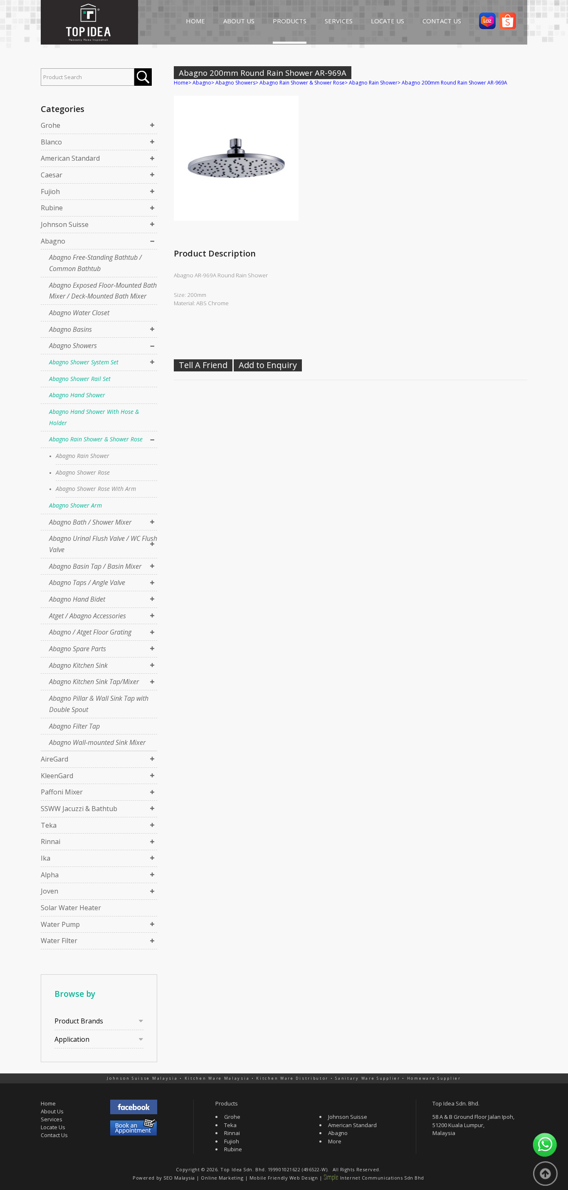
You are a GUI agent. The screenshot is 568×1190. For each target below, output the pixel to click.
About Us (52, 1111)
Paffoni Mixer (62, 792)
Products (226, 1103)
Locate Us (53, 1127)
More (334, 1141)
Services (51, 1119)
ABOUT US (238, 21)
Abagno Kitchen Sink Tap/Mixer (94, 681)
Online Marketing (222, 1178)
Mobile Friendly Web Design (283, 1178)
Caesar (51, 174)
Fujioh (50, 191)
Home (181, 82)
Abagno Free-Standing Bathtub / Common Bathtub (95, 263)
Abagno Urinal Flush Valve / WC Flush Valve (103, 544)
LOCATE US (387, 21)
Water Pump (60, 924)
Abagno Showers (73, 345)
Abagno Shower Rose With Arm (96, 489)
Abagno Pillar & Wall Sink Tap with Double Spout (98, 704)
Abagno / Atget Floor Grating (90, 632)
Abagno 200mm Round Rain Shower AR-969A (454, 82)
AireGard (54, 759)
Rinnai (50, 841)
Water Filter (59, 940)
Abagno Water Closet (79, 312)
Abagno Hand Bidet (77, 599)
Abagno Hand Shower (77, 395)
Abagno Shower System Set (84, 362)
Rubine (52, 207)
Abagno (53, 241)
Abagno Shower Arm (75, 505)
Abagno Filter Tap (74, 726)
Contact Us (54, 1135)
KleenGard (57, 775)
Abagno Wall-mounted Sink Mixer (97, 742)
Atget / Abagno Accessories (87, 615)
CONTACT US (441, 21)
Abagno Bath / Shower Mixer (90, 522)
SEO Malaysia (179, 1178)
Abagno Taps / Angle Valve (87, 582)
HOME (195, 21)
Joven (49, 891)
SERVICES (339, 21)
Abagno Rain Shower (82, 456)
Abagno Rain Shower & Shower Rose (96, 439)
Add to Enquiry (268, 365)
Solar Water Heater (71, 907)
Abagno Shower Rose (83, 472)
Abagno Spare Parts (77, 648)
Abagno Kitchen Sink (78, 665)
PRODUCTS (289, 21)
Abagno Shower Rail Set (80, 379)
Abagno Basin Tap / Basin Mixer (95, 566)
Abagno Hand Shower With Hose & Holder (94, 417)
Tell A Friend (203, 365)
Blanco (51, 142)
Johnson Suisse (65, 224)
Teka (49, 825)
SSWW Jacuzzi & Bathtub (79, 808)
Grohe (50, 125)
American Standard (70, 158)
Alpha (50, 874)
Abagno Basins (70, 329)
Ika (45, 858)
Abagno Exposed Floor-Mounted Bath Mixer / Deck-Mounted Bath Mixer (103, 291)
